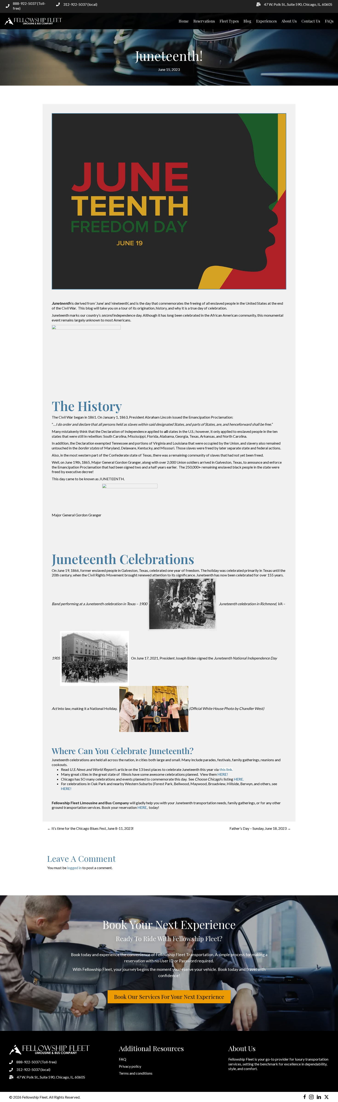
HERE (142, 807)
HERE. (239, 779)
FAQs (329, 21)
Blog (247, 21)
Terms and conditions (135, 1073)
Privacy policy (130, 1066)
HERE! (223, 774)
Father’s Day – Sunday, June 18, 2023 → (260, 828)
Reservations (204, 21)
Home (184, 21)
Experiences (266, 21)
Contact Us (310, 21)
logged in (74, 867)
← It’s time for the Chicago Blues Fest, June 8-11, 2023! (90, 828)
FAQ (122, 1059)
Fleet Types (229, 21)
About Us (289, 21)
